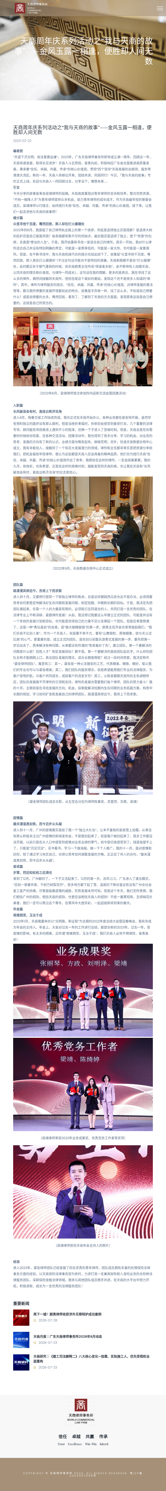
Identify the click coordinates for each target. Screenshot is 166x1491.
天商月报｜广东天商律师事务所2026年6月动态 (67, 1336)
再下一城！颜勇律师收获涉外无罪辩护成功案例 (67, 1314)
